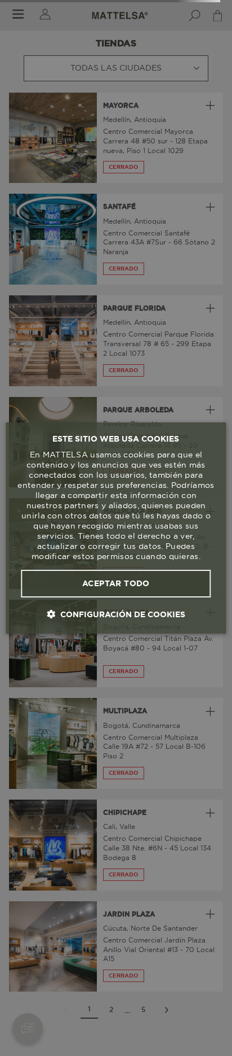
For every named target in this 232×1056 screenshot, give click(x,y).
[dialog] (116, 528)
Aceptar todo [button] (116, 583)
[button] (116, 614)
